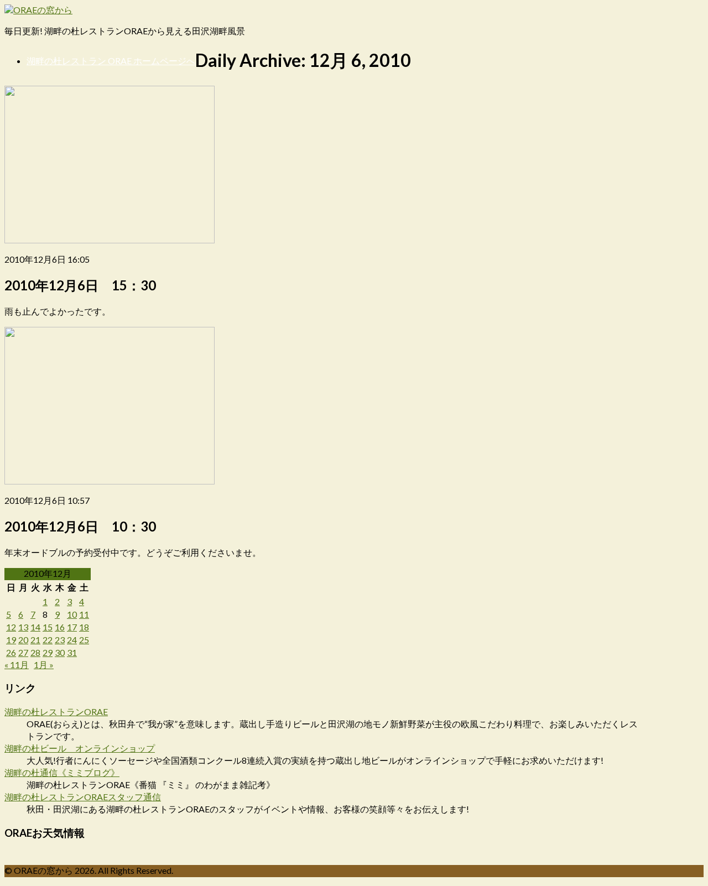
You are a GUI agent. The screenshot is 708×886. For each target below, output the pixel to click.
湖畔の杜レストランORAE (56, 711)
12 (11, 627)
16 (60, 627)
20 (23, 639)
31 (72, 652)
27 (23, 652)
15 (48, 627)
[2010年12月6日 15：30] (109, 239)
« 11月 (16, 664)
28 (35, 652)
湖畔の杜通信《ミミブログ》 (61, 772)
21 (35, 639)
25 (84, 639)
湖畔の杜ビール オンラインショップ (79, 748)
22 (48, 639)
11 (84, 614)
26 (11, 652)
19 (11, 639)
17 (72, 627)
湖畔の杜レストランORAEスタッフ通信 (82, 796)
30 (60, 652)
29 (48, 652)
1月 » (44, 664)
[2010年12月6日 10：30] (109, 481)
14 (35, 627)
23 (60, 639)
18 (84, 627)
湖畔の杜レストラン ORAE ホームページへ (111, 60)
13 (23, 627)
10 (72, 614)
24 (72, 639)
